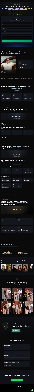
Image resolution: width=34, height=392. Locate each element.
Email (2, 24)
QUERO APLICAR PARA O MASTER (6, 234)
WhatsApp (3, 27)
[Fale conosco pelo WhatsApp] (32, 390)
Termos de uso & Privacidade (21, 389)
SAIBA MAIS (4, 137)
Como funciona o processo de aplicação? (9, 352)
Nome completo (3, 21)
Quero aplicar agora (16, 330)
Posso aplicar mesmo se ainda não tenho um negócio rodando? (12, 362)
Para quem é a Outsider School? (8, 345)
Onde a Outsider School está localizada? (9, 365)
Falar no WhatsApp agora (17, 380)
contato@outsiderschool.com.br (13, 389)
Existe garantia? (6, 355)
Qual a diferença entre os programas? (9, 348)
